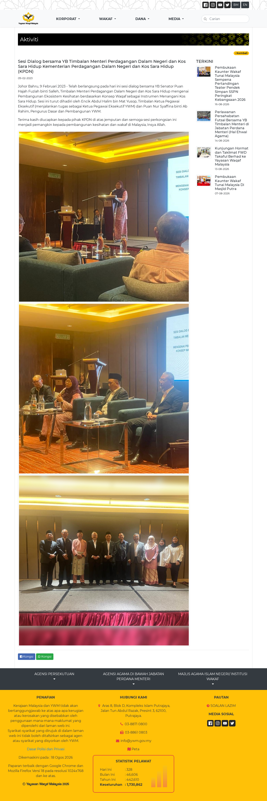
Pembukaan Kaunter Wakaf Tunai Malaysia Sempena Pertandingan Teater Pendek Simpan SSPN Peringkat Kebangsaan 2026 (230, 84)
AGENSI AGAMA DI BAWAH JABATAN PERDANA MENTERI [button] (133, 676)
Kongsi (27, 656)
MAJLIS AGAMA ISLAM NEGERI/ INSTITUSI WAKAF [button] (212, 676)
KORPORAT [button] (66, 19)
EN (245, 5)
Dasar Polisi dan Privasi (45, 749)
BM (235, 5)
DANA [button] (141, 19)
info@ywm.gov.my (136, 741)
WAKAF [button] (106, 19)
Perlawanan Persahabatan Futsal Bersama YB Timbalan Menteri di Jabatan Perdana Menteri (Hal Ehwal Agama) (232, 124)
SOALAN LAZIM (223, 706)
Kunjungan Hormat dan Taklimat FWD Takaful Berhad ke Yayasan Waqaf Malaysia (231, 156)
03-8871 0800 (136, 724)
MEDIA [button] (175, 19)
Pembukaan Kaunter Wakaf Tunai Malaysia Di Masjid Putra (229, 183)
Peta (135, 749)
